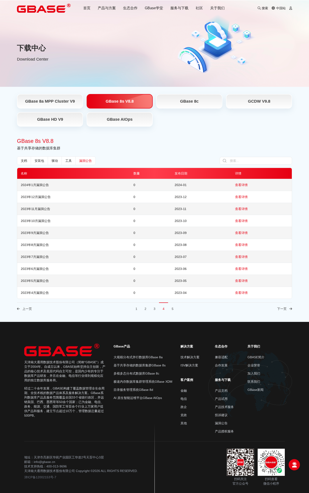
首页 (86, 8)
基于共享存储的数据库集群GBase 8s (140, 365)
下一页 (282, 309)
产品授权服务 (224, 431)
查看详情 (241, 185)
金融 (184, 390)
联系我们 (253, 381)
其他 (184, 423)
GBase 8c (189, 101)
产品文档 (221, 390)
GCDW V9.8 (259, 101)
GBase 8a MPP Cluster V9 (50, 101)
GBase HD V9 (50, 119)
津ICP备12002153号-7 (40, 477)
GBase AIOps (120, 119)
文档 (24, 161)
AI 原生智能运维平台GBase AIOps (138, 398)
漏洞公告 (85, 161)
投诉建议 (221, 415)
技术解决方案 (190, 357)
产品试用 (221, 399)
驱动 (55, 161)
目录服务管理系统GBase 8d (133, 390)
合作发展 (221, 365)
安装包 (39, 161)
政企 (184, 407)
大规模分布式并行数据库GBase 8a (138, 357)
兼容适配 (221, 357)
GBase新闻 (255, 390)
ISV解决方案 (189, 365)
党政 (184, 415)
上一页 (27, 309)
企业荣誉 (253, 365)
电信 (184, 399)
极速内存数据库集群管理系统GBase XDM (143, 381)
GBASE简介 (255, 357)
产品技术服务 (224, 407)
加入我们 (253, 373)
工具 (68, 161)
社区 (199, 8)
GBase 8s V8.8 (120, 101)
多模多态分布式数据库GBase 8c (136, 373)
